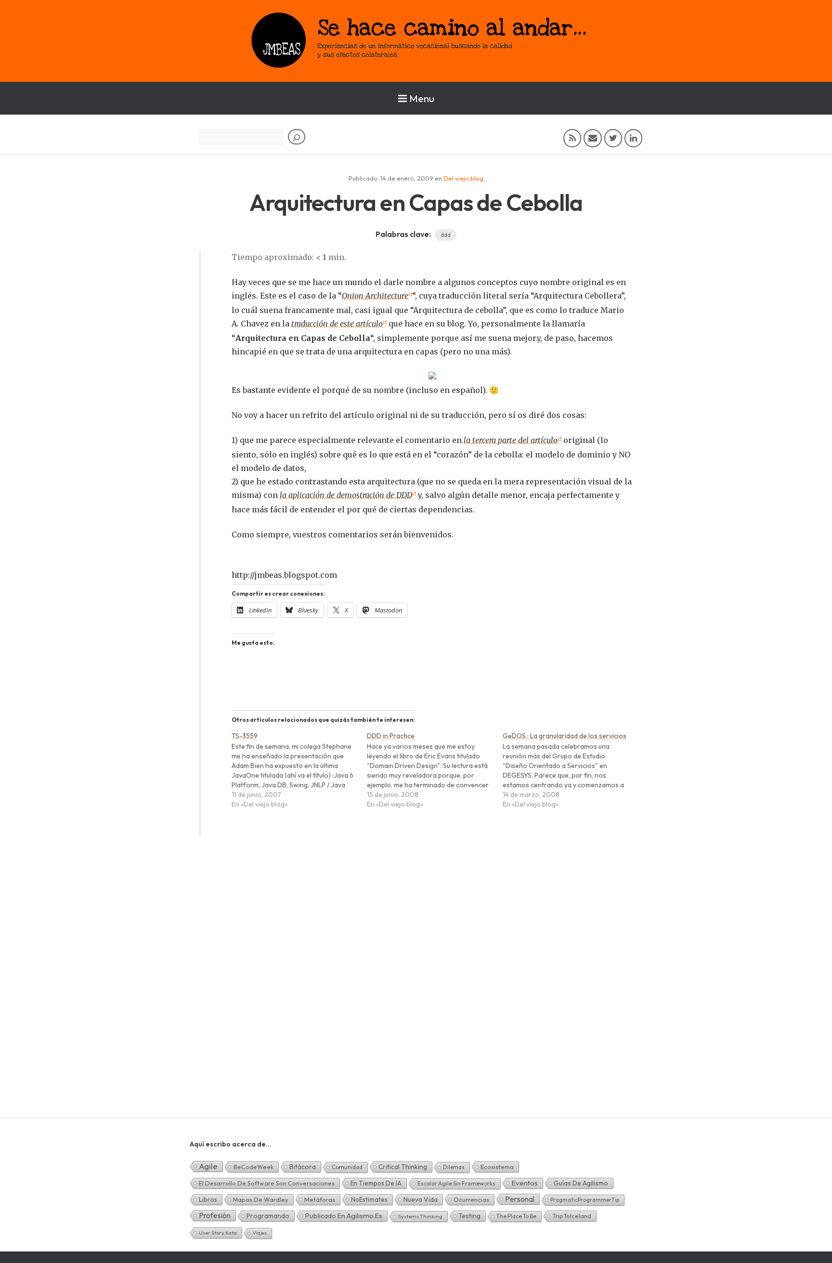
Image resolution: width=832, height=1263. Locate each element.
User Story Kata (218, 1232)
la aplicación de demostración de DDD (346, 495)
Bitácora (302, 1166)
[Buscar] (296, 136)
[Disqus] (416, 993)
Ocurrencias (471, 1199)
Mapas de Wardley (260, 1199)
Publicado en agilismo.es (343, 1215)
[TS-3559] (299, 774)
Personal (519, 1199)
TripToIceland (571, 1216)
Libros (208, 1199)
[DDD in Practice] (434, 774)
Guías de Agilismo (581, 1183)
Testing (469, 1215)
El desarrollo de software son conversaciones (267, 1183)
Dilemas (454, 1167)
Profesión (215, 1215)
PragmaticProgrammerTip (584, 1199)
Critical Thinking (402, 1166)
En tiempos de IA (376, 1183)
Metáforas (319, 1199)
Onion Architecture (375, 295)
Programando (268, 1215)
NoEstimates (369, 1199)
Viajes (260, 1233)
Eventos (524, 1182)
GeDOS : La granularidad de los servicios (564, 735)
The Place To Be (516, 1216)
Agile (208, 1166)
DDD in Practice (391, 735)
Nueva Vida (420, 1199)
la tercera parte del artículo (511, 440)
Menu (421, 98)
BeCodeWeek (253, 1167)
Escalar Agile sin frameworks (456, 1183)
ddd (446, 234)
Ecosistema (497, 1167)
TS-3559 (245, 735)
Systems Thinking (420, 1216)
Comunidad (347, 1167)
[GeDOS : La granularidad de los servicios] (570, 774)
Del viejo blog (463, 178)
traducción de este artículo (337, 323)
